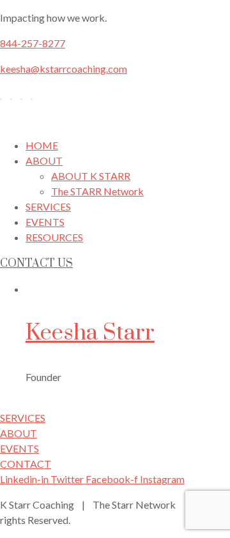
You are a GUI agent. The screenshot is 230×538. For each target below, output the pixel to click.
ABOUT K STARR (90, 176)
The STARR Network (97, 191)
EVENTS (45, 222)
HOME (42, 145)
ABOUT (44, 160)
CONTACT (25, 464)
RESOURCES (54, 237)
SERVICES (48, 206)
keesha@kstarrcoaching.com (63, 69)
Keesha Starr (90, 333)
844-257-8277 (32, 43)
